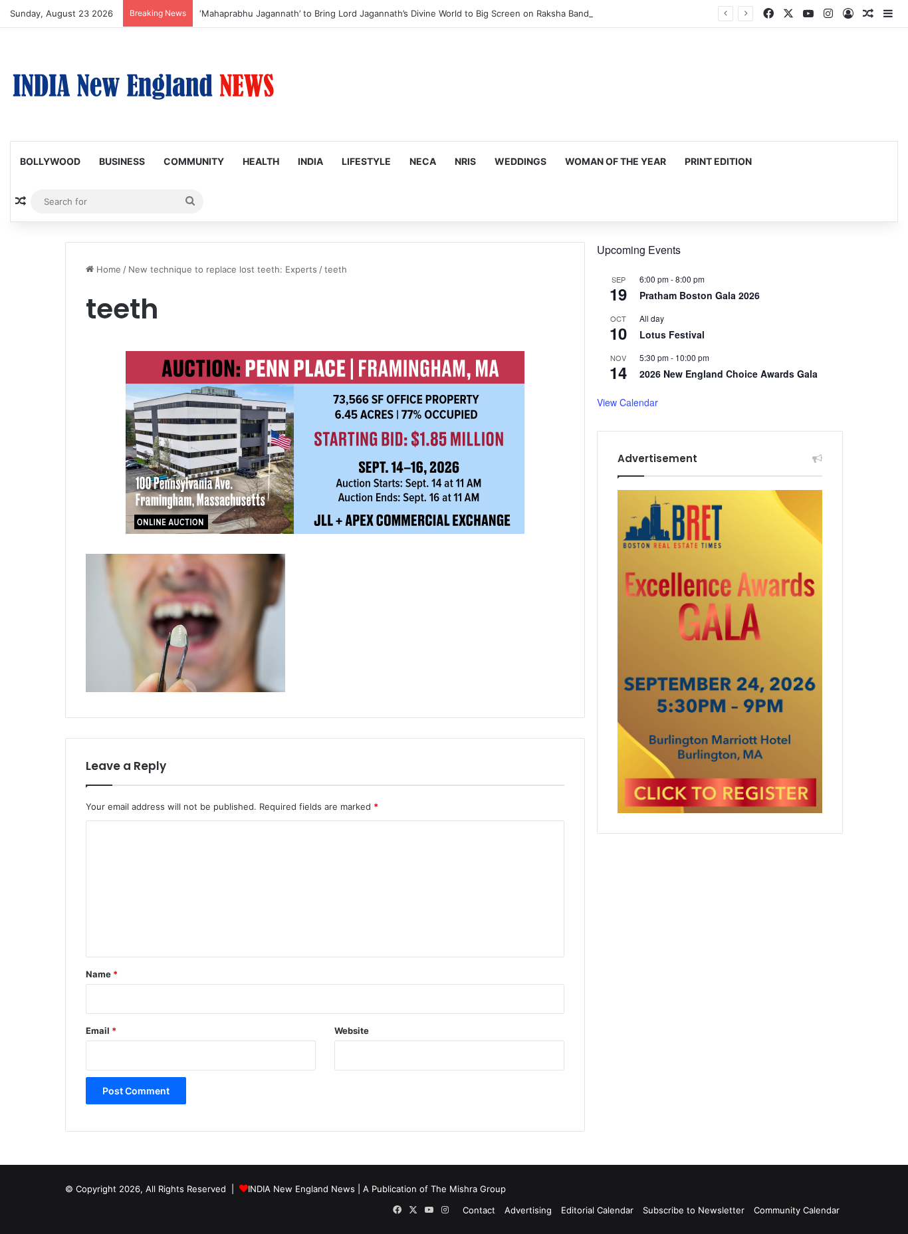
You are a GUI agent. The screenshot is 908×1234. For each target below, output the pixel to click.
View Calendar (627, 402)
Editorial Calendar (597, 1210)
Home (107, 269)
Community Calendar (797, 1210)
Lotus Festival (672, 334)
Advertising (528, 1210)
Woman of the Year (615, 161)
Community (194, 161)
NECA (422, 161)
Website (351, 1030)
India (310, 161)
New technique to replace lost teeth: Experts (222, 269)
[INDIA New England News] (143, 84)
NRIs (465, 161)
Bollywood (50, 161)
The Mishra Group (468, 1188)
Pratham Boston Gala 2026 (699, 295)
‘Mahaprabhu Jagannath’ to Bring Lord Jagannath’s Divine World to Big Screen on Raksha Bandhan (401, 13)
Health (261, 161)
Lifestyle (366, 161)
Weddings (520, 161)
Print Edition (718, 161)
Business (122, 161)
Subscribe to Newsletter (693, 1210)
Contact (479, 1210)
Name (102, 974)
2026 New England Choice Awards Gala (728, 373)
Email (101, 1030)
